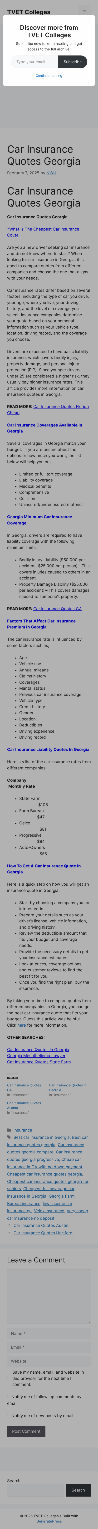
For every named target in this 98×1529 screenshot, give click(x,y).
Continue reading (49, 75)
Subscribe (73, 61)
